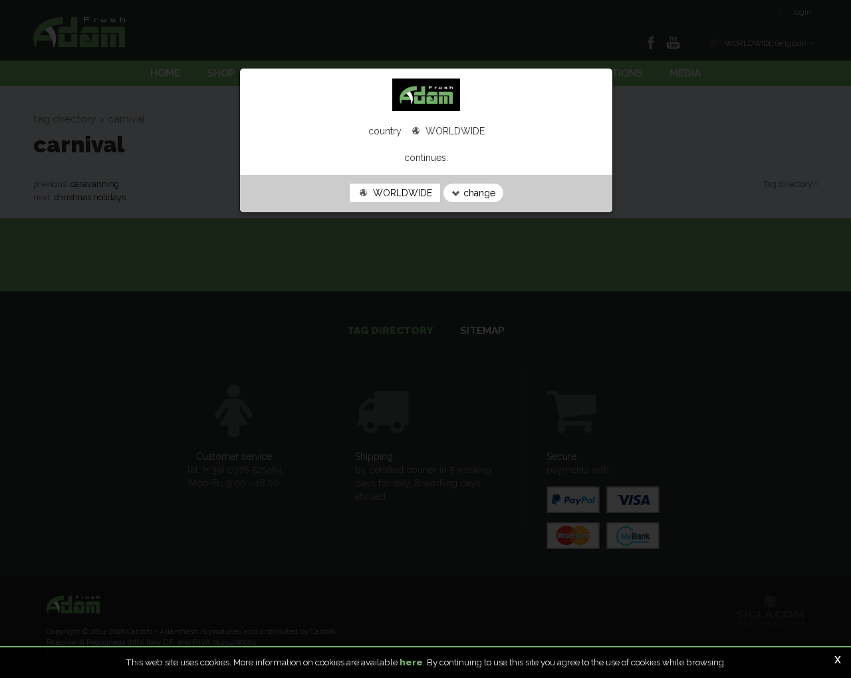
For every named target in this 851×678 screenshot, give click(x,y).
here (411, 662)
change (478, 193)
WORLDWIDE (401, 193)
